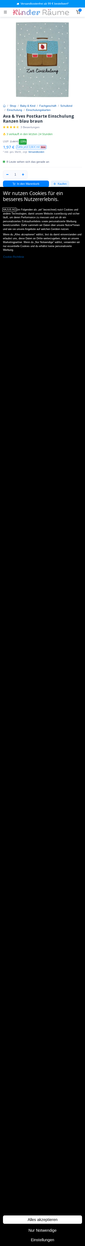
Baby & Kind (27, 105)
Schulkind (66, 105)
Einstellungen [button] (42, 1240)
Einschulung (14, 110)
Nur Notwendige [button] (42, 1230)
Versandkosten (36, 152)
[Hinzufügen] (23, 174)
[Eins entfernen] (7, 174)
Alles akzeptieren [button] (43, 1219)
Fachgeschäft (47, 105)
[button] (31, 147)
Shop (13, 105)
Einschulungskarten (38, 110)
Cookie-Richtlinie (13, 256)
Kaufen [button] (62, 183)
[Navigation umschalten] (5, 12)
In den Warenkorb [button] (27, 183)
